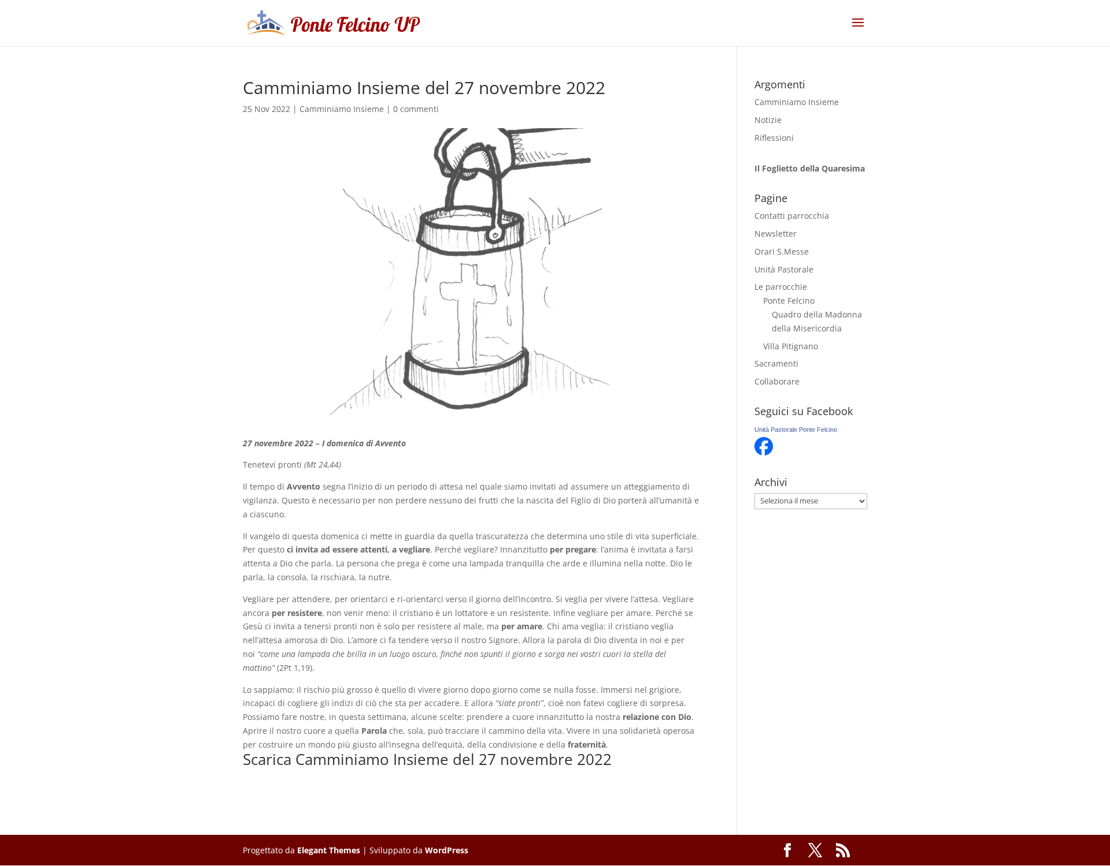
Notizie (768, 119)
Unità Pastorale (783, 269)
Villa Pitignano (790, 346)
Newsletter (775, 233)
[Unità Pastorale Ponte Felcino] (763, 452)
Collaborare (777, 381)
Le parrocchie (780, 286)
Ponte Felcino (789, 300)
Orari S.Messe (781, 251)
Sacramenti (776, 363)
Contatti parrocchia (791, 215)
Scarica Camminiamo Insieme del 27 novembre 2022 (427, 759)
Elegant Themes (328, 850)
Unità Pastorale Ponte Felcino (795, 429)
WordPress (446, 850)
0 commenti (416, 108)
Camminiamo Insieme (341, 108)
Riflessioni (774, 137)
